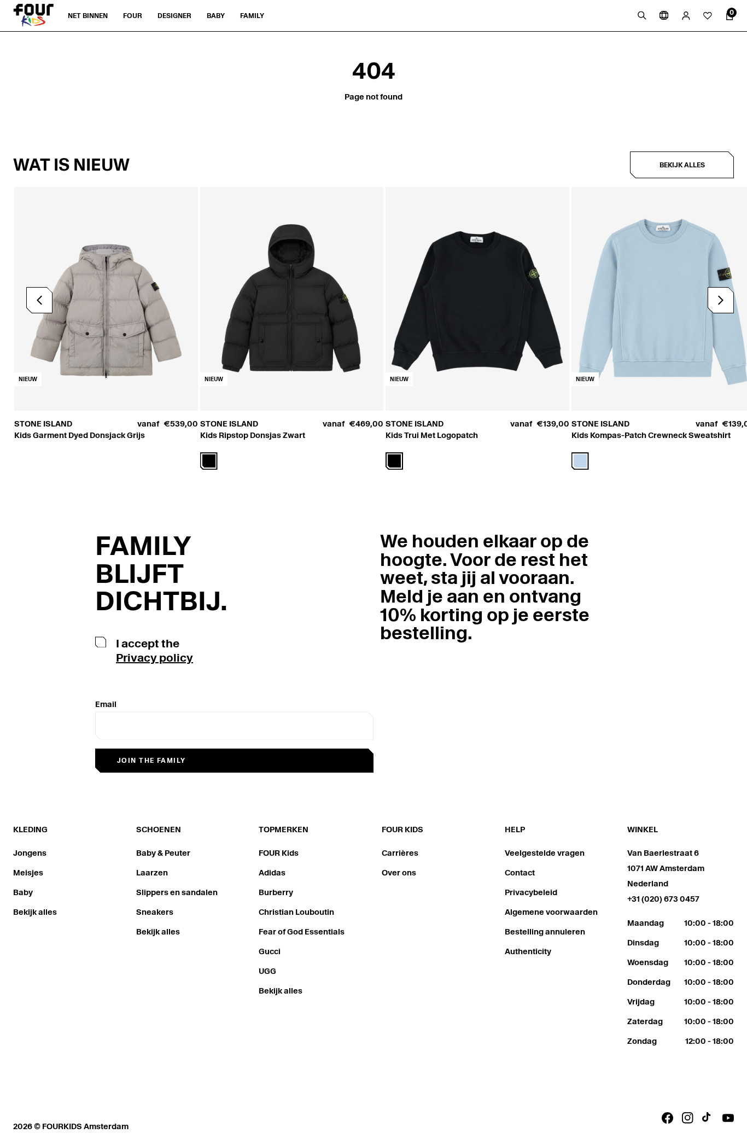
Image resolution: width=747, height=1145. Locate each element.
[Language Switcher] (664, 15)
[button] (721, 300)
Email (105, 704)
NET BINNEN (88, 15)
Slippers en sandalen (177, 892)
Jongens (29, 853)
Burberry (276, 892)
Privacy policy (154, 657)
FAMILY (252, 15)
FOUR (132, 15)
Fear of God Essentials (302, 931)
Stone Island (43, 423)
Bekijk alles (682, 165)
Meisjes (28, 872)
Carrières (400, 853)
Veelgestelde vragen (545, 853)
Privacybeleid (531, 892)
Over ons (399, 872)
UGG (267, 971)
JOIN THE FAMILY (151, 760)
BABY (216, 15)
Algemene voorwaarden (551, 912)
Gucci (270, 951)
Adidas (272, 872)
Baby (23, 892)
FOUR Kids (279, 853)
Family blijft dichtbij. (161, 573)
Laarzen (152, 872)
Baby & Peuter (163, 853)
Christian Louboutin (296, 912)
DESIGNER (174, 15)
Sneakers (154, 912)
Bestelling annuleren (545, 931)
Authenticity (528, 951)
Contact (520, 872)
